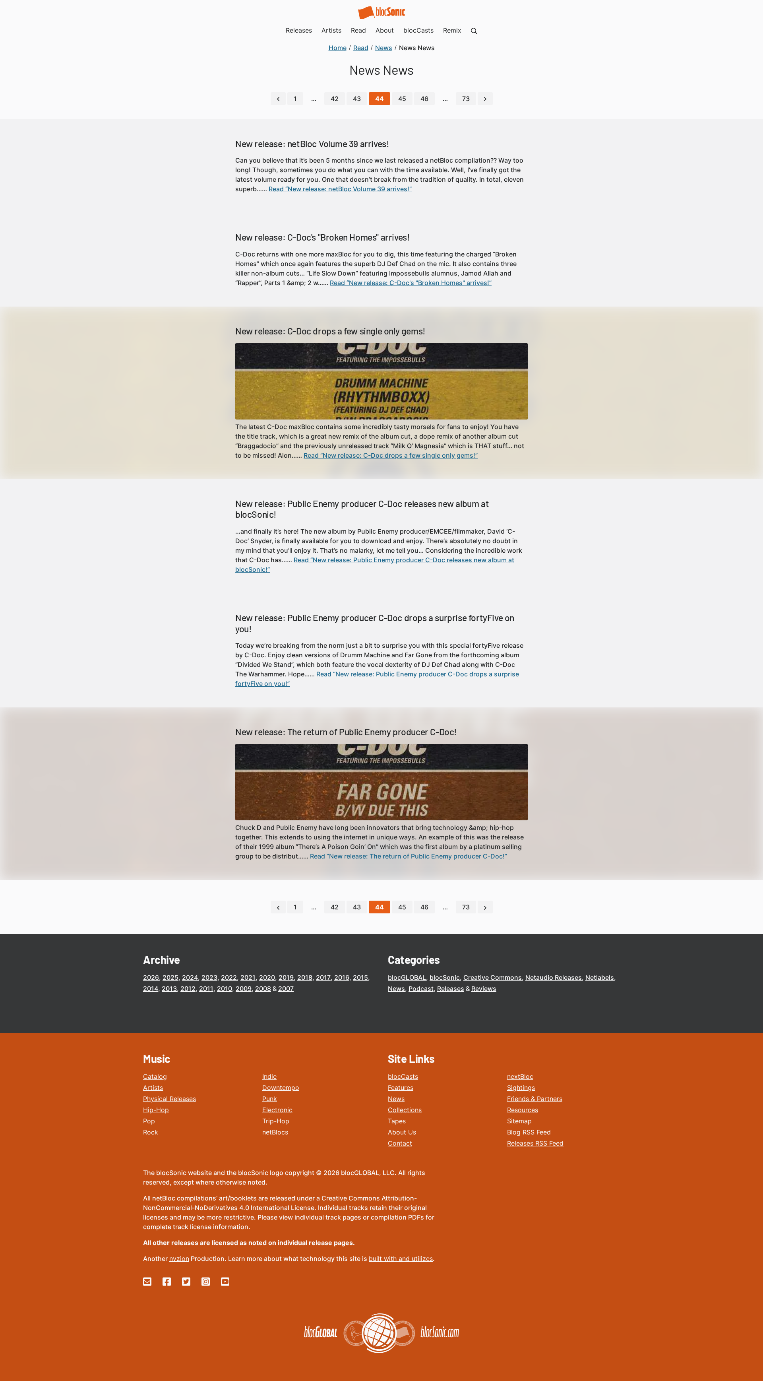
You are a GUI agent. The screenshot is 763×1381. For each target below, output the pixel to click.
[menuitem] (474, 30)
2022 (229, 977)
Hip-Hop (156, 1110)
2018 (304, 977)
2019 (286, 977)
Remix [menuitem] (452, 30)
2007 (286, 989)
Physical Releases (169, 1099)
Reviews (483, 989)
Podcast (421, 989)
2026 (151, 977)
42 (335, 99)
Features (400, 1088)
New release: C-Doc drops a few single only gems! (330, 330)
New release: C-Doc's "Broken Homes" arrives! (322, 237)
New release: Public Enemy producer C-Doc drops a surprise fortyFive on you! (374, 623)
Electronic (277, 1110)
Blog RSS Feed (529, 1132)
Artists (153, 1088)
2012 (188, 989)
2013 (169, 989)
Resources (522, 1110)
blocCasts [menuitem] (418, 30)
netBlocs (275, 1132)
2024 (190, 977)
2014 (150, 989)
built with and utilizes (401, 1259)
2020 (267, 977)
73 (466, 99)
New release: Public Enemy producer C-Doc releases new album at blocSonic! (362, 509)
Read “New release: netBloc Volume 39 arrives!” (340, 189)
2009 (244, 989)
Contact (400, 1143)
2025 (170, 977)
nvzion (179, 1259)
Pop (149, 1121)
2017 (323, 977)
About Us (402, 1132)
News (396, 989)
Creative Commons (492, 977)
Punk (269, 1099)
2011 (206, 989)
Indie (269, 1076)
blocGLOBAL (407, 977)
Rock (150, 1132)
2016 (341, 977)
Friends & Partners (534, 1099)
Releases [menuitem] (299, 30)
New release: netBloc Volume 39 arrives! (312, 143)
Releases (450, 989)
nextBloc (520, 1076)
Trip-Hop (275, 1121)
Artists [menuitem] (331, 30)
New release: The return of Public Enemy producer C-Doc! (346, 731)
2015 (360, 977)
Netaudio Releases (553, 977)
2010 (224, 989)
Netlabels (599, 977)
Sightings (521, 1088)
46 (424, 99)
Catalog (155, 1076)
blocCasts (403, 1076)
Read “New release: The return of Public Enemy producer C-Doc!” (408, 856)
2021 (248, 977)
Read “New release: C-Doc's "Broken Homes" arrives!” (411, 283)
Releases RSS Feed (535, 1143)
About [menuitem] (385, 30)
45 (402, 99)
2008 (263, 989)
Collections (405, 1110)
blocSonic (445, 977)
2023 (209, 977)
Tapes (397, 1121)
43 (357, 99)
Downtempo (280, 1088)
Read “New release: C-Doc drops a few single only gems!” (391, 455)
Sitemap (519, 1121)
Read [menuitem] (358, 30)
